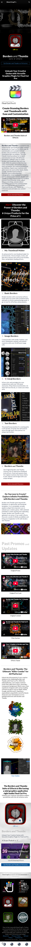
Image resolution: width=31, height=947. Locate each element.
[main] (15, 49)
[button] (2, 2)
